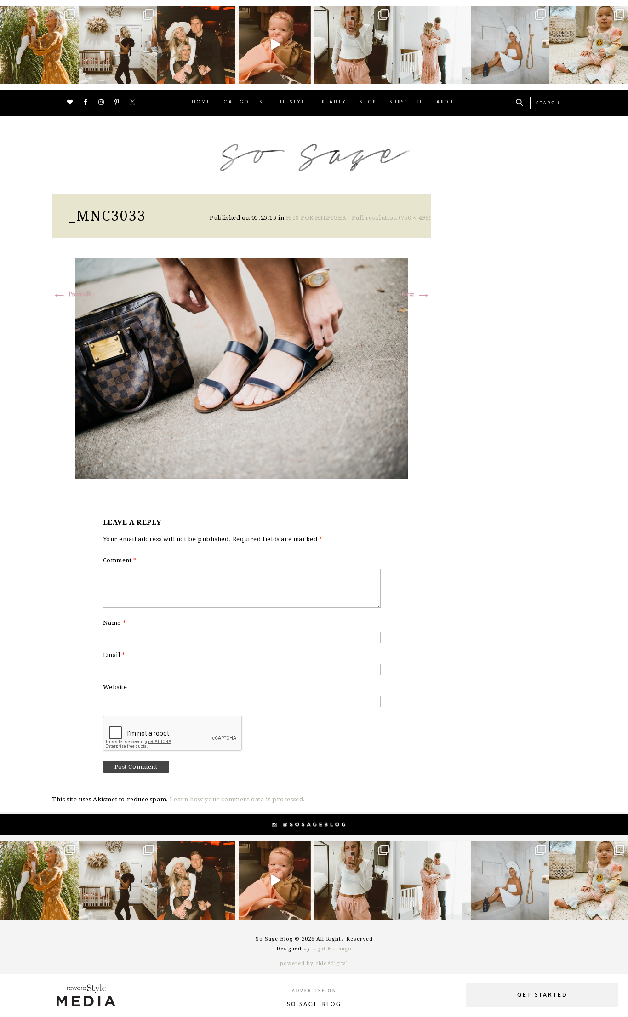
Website (115, 687)
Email (114, 654)
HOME (201, 102)
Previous (71, 294)
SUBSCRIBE (406, 102)
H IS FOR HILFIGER (316, 217)
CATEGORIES (243, 102)
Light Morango (332, 948)
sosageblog (39, 14)
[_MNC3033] (241, 367)
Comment (120, 560)
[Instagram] (70, 75)
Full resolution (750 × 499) (391, 217)
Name (114, 622)
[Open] (39, 45)
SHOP (368, 102)
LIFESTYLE (292, 102)
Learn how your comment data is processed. (237, 799)
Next (416, 294)
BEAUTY (334, 102)
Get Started (542, 995)
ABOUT (446, 102)
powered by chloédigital (314, 963)
